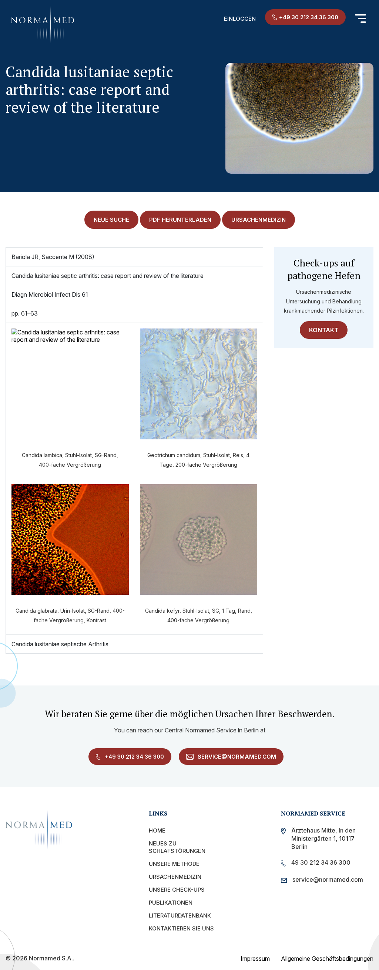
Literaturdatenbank (180, 915)
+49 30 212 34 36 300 (308, 17)
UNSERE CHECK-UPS (177, 889)
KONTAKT (323, 330)
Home (157, 830)
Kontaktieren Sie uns (181, 928)
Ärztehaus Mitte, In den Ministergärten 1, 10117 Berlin (323, 838)
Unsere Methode (174, 863)
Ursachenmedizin (175, 876)
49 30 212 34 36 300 (321, 862)
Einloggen (240, 18)
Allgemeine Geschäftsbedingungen (327, 958)
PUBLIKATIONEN (170, 902)
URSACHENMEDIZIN (258, 219)
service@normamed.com (236, 756)
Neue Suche (111, 219)
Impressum (255, 958)
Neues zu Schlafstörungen (177, 847)
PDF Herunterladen (180, 219)
